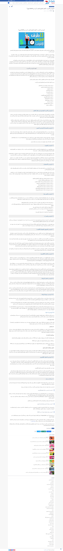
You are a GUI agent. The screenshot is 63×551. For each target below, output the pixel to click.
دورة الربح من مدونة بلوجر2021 (49, 517)
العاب (53, 490)
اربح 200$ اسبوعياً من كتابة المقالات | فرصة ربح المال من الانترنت (40, 437)
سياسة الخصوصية (40, 0)
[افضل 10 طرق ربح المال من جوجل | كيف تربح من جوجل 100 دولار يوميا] (52, 442)
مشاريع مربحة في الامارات (50, 508)
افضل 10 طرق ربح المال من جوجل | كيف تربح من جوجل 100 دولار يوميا (39, 441)
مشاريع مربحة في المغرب (50, 484)
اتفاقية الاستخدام (35, 0)
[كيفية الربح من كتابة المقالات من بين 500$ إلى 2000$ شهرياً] (52, 465)
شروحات (13, 2)
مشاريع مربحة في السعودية (50, 511)
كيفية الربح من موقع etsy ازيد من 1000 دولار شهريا (42, 460)
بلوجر (53, 526)
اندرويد (53, 499)
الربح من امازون (51, 529)
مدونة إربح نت (33, 421)
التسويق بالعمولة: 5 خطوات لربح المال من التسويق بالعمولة (41, 445)
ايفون (53, 539)
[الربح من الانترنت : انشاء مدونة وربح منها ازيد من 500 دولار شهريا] (52, 469)
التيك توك (52, 530)
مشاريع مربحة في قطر (50, 545)
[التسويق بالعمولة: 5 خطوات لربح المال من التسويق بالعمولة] (52, 445)
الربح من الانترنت (41, 2)
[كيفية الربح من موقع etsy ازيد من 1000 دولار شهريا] (52, 461)
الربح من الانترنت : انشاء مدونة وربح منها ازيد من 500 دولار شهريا (40, 468)
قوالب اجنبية (52, 496)
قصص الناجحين (30, 0)
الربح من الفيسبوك (30, 2)
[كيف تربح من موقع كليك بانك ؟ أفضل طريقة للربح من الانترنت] (52, 457)
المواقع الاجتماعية (51, 514)
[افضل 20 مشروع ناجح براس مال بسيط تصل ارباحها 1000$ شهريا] (52, 453)
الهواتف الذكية (52, 536)
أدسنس (52, 481)
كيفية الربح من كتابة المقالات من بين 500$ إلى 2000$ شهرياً (41, 464)
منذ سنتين (47, 440)
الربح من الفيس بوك (51, 524)
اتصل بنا (27, 0)
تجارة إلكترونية (25, 2)
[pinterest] (10, 0)
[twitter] (8, 0)
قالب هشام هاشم (51, 521)
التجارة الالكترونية (51, 505)
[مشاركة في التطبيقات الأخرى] (35, 431)
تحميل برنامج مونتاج (51, 541)
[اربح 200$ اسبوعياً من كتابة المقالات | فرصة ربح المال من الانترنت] (52, 438)
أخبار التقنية (17, 2)
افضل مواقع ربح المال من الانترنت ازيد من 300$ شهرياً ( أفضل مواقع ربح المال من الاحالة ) (37, 472)
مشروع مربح (21, 2)
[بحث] (8, 3)
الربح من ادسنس (51, 502)
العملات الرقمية (51, 544)
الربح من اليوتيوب (36, 2)
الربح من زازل (52, 523)
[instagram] (13, 0)
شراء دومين (52, 487)
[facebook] (14, 0)
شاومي (53, 535)
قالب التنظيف (52, 532)
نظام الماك (52, 538)
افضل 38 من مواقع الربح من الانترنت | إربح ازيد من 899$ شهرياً (41, 449)
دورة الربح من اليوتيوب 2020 (50, 533)
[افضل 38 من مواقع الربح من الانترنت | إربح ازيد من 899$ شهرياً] (52, 449)
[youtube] (11, 0)
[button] (48, 431)
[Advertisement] (31, 20)
